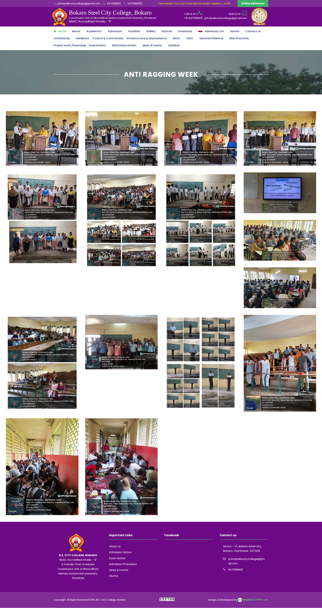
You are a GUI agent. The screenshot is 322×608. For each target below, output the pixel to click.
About (76, 31)
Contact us (253, 31)
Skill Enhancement (124, 45)
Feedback (82, 38)
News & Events (152, 45)
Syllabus (174, 45)
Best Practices (239, 38)
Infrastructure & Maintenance (146, 38)
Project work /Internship (70, 45)
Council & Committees (107, 38)
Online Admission (252, 3)
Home (62, 31)
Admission (115, 31)
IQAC (189, 38)
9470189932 (134, 3)
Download (185, 31)
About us (115, 546)
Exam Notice (117, 558)
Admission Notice (120, 552)
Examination (97, 45)
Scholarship (62, 38)
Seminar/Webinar (211, 38)
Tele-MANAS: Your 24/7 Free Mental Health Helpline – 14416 (194, 3)
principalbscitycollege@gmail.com (79, 3)
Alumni (234, 31)
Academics (94, 31)
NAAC (176, 38)
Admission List (213, 31)
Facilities (134, 31)
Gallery (151, 31)
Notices (167, 31)
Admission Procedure (123, 564)
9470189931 (113, 3)
